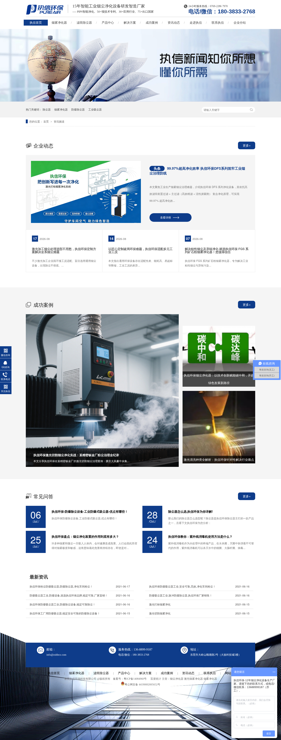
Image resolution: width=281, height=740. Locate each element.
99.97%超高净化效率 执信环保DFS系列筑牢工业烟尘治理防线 (197, 171)
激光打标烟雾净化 (160, 604)
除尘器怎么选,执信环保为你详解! (190, 511)
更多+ (247, 145)
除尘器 (47, 109)
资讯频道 (59, 121)
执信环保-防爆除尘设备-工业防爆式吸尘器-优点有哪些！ (90, 511)
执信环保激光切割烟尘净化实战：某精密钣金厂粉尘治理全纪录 (76, 455)
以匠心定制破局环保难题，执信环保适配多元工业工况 (140, 250)
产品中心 (108, 22)
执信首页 (36, 22)
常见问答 (43, 496)
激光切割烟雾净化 (160, 613)
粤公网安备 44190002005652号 (142, 684)
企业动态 (43, 145)
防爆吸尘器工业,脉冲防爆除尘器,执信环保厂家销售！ (180, 595)
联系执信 (218, 22)
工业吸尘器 (95, 109)
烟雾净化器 (59, 22)
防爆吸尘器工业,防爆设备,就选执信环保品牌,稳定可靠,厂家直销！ (69, 595)
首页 (46, 121)
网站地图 (231, 673)
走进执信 (196, 22)
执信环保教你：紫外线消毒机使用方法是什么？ (200, 536)
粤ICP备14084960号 (135, 678)
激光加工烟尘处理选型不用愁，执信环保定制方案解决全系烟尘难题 (64, 250)
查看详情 (165, 217)
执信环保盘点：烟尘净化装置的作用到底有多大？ (85, 536)
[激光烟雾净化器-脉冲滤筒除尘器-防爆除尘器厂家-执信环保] (45, 9)
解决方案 (130, 22)
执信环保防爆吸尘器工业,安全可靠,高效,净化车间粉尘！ (182, 586)
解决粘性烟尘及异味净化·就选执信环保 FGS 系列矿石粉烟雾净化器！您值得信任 (217, 250)
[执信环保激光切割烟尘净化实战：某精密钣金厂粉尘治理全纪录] (102, 390)
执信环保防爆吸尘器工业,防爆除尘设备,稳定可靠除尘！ (62, 604)
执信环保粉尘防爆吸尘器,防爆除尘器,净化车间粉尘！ (61, 586)
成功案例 (152, 22)
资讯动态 (174, 22)
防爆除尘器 (78, 109)
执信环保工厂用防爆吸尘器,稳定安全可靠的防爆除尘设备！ (65, 613)
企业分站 (240, 22)
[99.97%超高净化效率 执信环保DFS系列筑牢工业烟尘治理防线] (86, 192)
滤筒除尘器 (84, 22)
